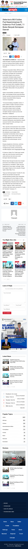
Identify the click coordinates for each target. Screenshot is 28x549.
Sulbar (4, 32)
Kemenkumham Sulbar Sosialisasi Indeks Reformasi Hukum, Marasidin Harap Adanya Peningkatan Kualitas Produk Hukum (20, 231)
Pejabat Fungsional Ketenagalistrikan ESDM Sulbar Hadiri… (14, 462)
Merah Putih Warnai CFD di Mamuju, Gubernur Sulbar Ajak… (16, 382)
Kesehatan (5, 441)
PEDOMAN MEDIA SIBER (9, 511)
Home (5, 521)
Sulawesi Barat (6, 195)
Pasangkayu (5, 429)
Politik (7, 525)
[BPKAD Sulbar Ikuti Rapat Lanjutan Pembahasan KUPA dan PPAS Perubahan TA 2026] (20, 246)
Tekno (13, 529)
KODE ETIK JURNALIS (8, 508)
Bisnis (20, 529)
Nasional (5, 438)
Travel (21, 533)
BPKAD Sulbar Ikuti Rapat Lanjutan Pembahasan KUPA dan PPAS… (17, 368)
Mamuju (4, 420)
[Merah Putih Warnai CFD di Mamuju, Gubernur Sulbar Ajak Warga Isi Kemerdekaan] (20, 264)
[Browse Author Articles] (14, 213)
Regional (12, 533)
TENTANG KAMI (7, 506)
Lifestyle (12, 537)
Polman (4, 423)
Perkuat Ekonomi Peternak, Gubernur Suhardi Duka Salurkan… (16, 375)
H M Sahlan (8, 192)
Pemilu (4, 432)
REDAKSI (6, 503)
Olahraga (5, 529)
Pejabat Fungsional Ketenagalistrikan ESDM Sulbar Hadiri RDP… (17, 361)
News (4, 435)
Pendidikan (16, 525)
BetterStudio (18, 546)
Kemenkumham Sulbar (8, 426)
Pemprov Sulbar (14, 192)
